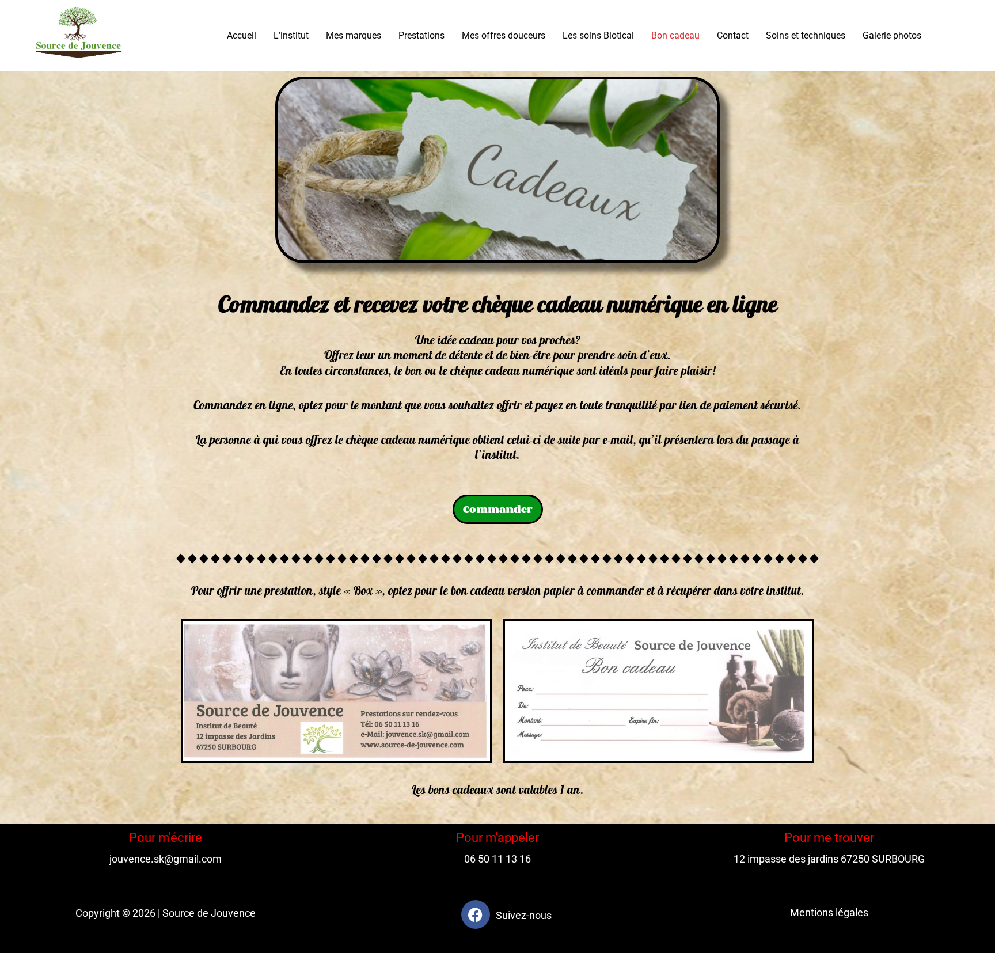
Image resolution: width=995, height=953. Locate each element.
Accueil (241, 35)
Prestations (421, 35)
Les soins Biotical (598, 35)
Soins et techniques (805, 35)
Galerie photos (892, 35)
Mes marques (353, 35)
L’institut (291, 35)
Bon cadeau (675, 35)
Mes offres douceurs (503, 35)
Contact (733, 35)
